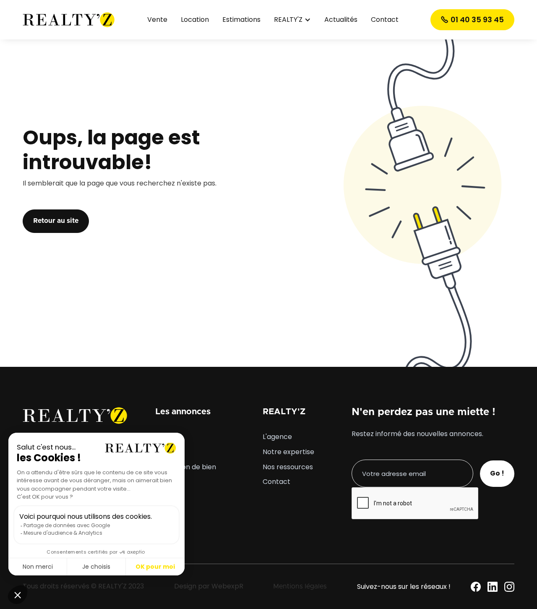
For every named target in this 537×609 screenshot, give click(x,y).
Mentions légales (300, 586)
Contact (385, 20)
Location (195, 20)
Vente (157, 20)
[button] (292, 20)
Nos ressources (288, 467)
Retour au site (55, 220)
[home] (69, 19)
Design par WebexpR (208, 586)
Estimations (241, 20)
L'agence (277, 437)
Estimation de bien (185, 467)
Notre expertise (288, 452)
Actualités (340, 20)
